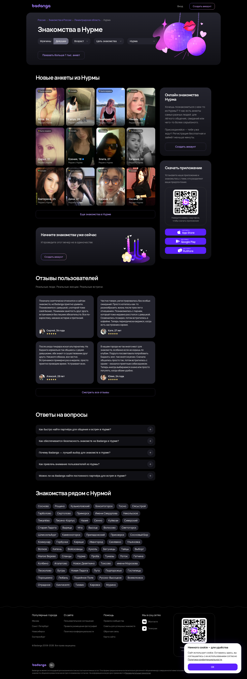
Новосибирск (38, 631)
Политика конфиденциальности (79, 631)
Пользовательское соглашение (79, 621)
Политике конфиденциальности (205, 659)
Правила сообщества (114, 621)
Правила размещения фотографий (80, 626)
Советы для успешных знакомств (119, 626)
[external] (185, 232)
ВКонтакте (153, 621)
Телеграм (152, 628)
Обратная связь (111, 631)
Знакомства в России (60, 20)
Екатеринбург (38, 636)
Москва (35, 621)
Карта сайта (109, 636)
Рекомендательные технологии (138, 673)
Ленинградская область (87, 20)
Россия (42, 20)
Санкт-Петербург (40, 626)
